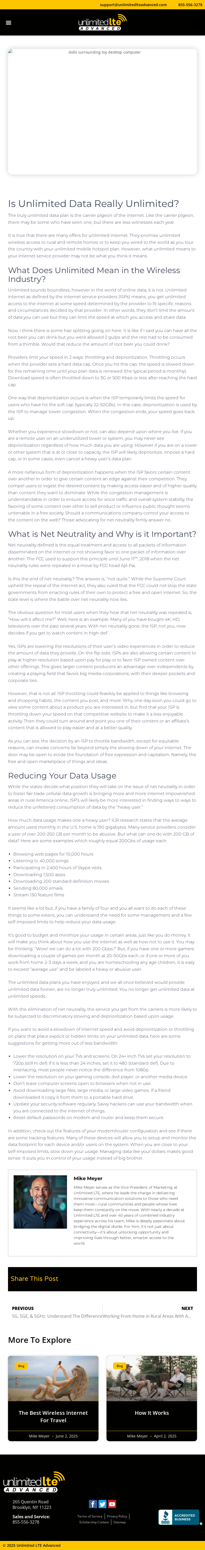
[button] (8, 22)
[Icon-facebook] (93, 1504)
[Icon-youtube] (112, 1504)
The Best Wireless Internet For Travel (53, 1416)
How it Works (152, 1412)
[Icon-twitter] (102, 1504)
